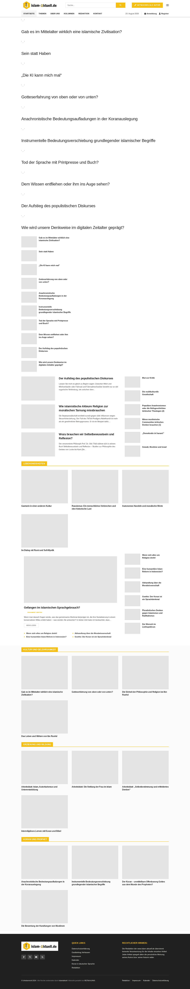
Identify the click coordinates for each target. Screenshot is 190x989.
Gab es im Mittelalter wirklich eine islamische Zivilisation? (71, 31)
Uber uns (55, 14)
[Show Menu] (167, 5)
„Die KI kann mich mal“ (41, 75)
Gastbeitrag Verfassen (81, 952)
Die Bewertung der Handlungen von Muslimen (43, 926)
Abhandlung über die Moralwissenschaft (93, 633)
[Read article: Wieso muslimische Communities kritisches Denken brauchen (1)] (132, 423)
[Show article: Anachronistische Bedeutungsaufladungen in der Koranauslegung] (29, 297)
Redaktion (83, 14)
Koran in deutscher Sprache (83, 964)
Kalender (75, 960)
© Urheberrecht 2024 (28, 980)
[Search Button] (120, 5)
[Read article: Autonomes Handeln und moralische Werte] (145, 486)
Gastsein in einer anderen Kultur (36, 506)
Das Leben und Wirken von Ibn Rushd (39, 736)
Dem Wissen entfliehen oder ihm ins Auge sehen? (65, 184)
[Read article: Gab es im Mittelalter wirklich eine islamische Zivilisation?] (44, 672)
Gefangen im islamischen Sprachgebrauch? (52, 607)
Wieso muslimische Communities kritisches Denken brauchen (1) (153, 422)
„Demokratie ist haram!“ (153, 433)
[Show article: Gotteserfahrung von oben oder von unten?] (29, 283)
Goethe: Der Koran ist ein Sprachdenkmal (93, 637)
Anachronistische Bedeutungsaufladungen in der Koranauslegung (79, 118)
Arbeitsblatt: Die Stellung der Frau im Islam (92, 787)
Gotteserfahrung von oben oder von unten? (59, 97)
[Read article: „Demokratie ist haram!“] (132, 437)
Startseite (29, 14)
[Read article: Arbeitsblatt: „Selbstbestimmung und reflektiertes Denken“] (145, 767)
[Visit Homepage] (39, 5)
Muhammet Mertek (34, 612)
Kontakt (97, 14)
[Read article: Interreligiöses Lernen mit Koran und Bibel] (44, 811)
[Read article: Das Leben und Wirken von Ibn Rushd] (44, 717)
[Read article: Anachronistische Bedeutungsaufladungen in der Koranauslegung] (44, 862)
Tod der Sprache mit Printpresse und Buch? (60, 162)
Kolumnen (69, 14)
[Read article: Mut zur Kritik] (132, 382)
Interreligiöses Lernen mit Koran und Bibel (41, 831)
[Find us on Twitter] (30, 957)
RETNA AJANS (90, 980)
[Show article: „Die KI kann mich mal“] (29, 269)
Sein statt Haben (36, 53)
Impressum (76, 956)
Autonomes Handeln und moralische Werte (142, 506)
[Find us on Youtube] (36, 957)
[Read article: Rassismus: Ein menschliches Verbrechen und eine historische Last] (95, 486)
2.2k (58, 612)
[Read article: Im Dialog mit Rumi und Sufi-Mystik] (44, 530)
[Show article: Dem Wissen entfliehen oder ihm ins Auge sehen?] (29, 338)
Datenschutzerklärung (81, 949)
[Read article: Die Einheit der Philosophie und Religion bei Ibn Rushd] (145, 672)
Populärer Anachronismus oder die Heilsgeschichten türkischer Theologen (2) (154, 408)
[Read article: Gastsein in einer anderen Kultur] (44, 486)
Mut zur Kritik (148, 378)
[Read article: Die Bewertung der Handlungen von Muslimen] (44, 906)
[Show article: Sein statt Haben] (29, 255)
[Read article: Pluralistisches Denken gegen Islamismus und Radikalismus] (132, 614)
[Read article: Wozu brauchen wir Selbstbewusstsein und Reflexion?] (38, 444)
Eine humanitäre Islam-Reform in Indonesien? (46, 637)
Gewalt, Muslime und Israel (154, 447)
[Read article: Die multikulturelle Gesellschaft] (132, 395)
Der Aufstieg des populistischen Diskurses (58, 205)
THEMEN (42, 14)
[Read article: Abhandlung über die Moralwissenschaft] (132, 586)
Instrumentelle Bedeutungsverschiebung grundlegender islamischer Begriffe (88, 140)
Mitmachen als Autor (148, 5)
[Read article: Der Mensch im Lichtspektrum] (132, 628)
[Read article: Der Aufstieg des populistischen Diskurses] (38, 388)
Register (165, 14)
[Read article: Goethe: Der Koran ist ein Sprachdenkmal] (132, 600)
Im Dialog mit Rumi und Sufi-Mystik (37, 550)
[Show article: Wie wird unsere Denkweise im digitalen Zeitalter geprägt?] (29, 366)
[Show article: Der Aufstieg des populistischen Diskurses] (29, 352)
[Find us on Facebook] (23, 957)
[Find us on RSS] (42, 957)
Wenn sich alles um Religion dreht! (41, 633)
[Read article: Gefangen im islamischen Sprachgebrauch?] (70, 579)
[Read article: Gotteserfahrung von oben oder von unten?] (95, 672)
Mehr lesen (32, 624)
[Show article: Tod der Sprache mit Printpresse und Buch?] (29, 324)
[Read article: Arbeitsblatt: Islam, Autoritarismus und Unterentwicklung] (44, 767)
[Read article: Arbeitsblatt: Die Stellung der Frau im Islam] (95, 767)
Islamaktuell (63, 980)
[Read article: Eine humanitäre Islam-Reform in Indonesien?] (132, 573)
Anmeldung (151, 14)
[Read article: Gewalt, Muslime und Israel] (132, 451)
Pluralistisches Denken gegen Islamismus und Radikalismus (152, 613)
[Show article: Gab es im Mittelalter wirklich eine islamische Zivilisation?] (29, 241)
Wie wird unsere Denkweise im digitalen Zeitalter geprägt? (72, 227)
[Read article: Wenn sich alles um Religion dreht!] (132, 559)
